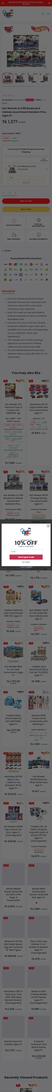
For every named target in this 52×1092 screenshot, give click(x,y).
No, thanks (26, 562)
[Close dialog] (48, 525)
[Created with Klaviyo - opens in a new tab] (26, 567)
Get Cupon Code (26, 557)
